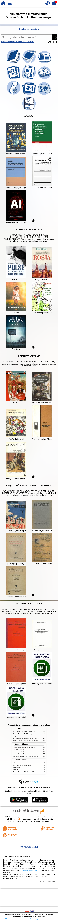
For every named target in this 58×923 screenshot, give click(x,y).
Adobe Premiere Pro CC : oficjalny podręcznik (27, 734)
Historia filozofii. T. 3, (19, 754)
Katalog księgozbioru (29, 29)
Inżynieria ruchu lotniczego (21, 736)
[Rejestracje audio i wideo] (14, 95)
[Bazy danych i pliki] (29, 110)
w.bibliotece (13, 819)
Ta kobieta (16, 767)
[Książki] (14, 63)
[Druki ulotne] (44, 79)
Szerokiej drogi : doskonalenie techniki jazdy (27, 740)
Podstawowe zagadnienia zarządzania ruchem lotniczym (30, 738)
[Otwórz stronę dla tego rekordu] (17, 138)
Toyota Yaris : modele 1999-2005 (23, 772)
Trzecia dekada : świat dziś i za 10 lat (24, 731)
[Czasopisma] (29, 63)
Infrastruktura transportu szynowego (24, 747)
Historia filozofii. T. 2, (19, 751)
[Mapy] (44, 95)
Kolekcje (30, 42)
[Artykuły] (44, 63)
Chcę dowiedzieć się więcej (16, 919)
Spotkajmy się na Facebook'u (16, 856)
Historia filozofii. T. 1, (19, 749)
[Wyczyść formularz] (49, 42)
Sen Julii (15, 769)
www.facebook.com (29, 870)
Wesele (15, 763)
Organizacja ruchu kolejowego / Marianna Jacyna (28, 756)
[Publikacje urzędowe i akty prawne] (29, 79)
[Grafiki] (29, 95)
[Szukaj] (54, 37)
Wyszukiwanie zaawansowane (14, 42)
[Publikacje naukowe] (14, 79)
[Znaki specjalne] (55, 42)
